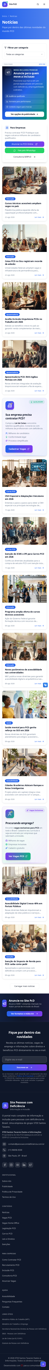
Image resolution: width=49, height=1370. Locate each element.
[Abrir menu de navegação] (44, 4)
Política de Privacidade (25, 1076)
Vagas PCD (7, 1217)
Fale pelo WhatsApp (27, 150)
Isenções (6, 1244)
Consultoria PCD (9, 1275)
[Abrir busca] (37, 4)
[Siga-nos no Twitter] (30, 1165)
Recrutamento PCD (10, 1265)
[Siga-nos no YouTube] (17, 1165)
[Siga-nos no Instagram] (11, 1165)
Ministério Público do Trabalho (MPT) (15, 1319)
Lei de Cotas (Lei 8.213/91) (12, 1338)
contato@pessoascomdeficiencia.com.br (26, 1144)
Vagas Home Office (10, 1223)
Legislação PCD (9, 1228)
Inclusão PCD (8, 1270)
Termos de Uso (9, 1197)
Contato (5, 1307)
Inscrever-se (22, 1067)
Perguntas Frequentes (12, 1301)
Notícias (5, 1212)
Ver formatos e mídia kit (22, 1013)
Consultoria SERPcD (22, 156)
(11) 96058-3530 (15, 1150)
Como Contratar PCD (11, 1259)
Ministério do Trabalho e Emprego (15, 1324)
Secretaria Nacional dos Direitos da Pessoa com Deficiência (24, 1329)
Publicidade (7, 1186)
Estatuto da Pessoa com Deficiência (15, 1343)
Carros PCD (7, 1233)
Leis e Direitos (8, 1239)
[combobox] (24, 54)
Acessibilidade (8, 1296)
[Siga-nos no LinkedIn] (24, 1165)
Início (4, 16)
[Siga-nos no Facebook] (4, 1165)
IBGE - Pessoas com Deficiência (14, 1334)
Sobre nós (6, 1181)
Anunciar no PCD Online (22, 144)
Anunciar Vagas (9, 1281)
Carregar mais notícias (24, 986)
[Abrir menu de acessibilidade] (43, 1364)
